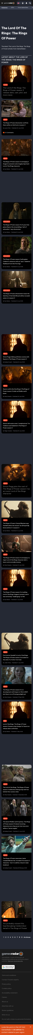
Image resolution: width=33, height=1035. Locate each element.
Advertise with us (7, 1006)
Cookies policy (6, 988)
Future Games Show (23, 7)
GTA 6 (12, 7)
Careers (4, 997)
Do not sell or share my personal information (16, 1019)
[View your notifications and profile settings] (26, 3)
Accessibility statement (10, 993)
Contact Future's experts (10, 980)
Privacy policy (6, 984)
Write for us (6, 1015)
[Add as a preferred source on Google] (8, 967)
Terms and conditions (9, 975)
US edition (17, 1030)
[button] (30, 3)
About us (5, 1001)
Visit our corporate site (15, 961)
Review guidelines (7, 1010)
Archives (27, 937)
